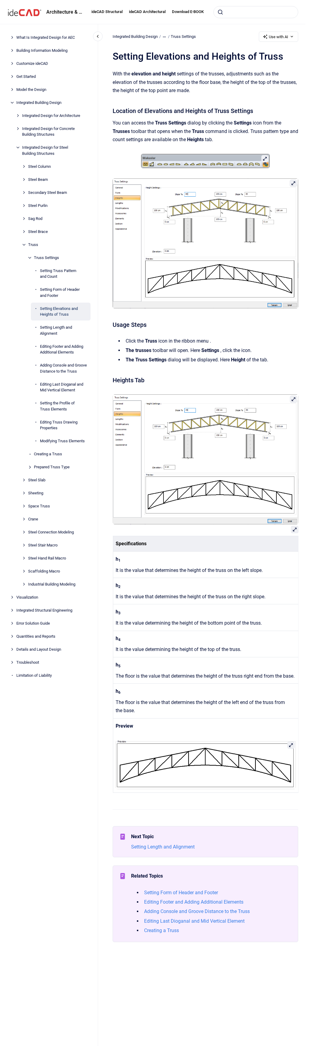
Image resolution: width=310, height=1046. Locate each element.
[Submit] (220, 12)
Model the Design (31, 89)
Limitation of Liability (34, 675)
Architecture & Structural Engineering (65, 12)
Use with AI (278, 37)
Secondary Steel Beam (47, 192)
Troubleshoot (27, 662)
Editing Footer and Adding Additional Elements (61, 349)
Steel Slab (36, 480)
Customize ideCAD (32, 63)
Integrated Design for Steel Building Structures (45, 150)
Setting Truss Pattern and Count (58, 273)
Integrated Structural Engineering (44, 610)
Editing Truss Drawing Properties (59, 425)
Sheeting (35, 493)
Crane (33, 519)
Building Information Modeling (42, 50)
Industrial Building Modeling (51, 584)
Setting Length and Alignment (56, 330)
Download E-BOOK (188, 11)
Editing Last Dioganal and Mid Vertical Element (61, 387)
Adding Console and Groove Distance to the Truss (63, 368)
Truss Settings (46, 257)
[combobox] (256, 12)
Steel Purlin (38, 205)
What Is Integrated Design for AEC (45, 37)
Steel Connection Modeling (51, 532)
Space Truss (39, 506)
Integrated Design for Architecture (51, 115)
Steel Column (39, 166)
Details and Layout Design (38, 649)
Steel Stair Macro (43, 545)
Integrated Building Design (38, 102)
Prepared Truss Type (52, 467)
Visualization (27, 597)
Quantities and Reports (35, 636)
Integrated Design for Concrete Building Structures (48, 131)
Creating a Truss (48, 454)
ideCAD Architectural (147, 11)
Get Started (26, 76)
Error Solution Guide (33, 623)
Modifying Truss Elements (62, 441)
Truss (33, 244)
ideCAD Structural (107, 11)
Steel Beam (38, 179)
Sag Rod (35, 218)
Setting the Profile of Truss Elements (57, 406)
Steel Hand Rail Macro (47, 558)
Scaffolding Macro (44, 571)
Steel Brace (38, 231)
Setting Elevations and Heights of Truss (59, 311)
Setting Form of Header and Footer (60, 292)
